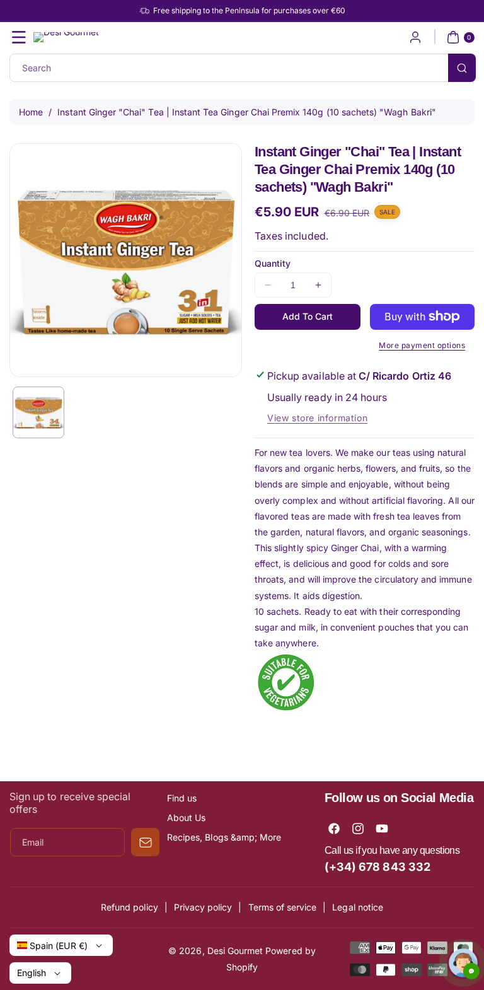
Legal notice (357, 907)
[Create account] (415, 37)
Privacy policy (203, 907)
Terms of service (282, 907)
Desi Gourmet (235, 950)
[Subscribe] (145, 842)
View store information (317, 417)
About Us (186, 817)
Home (31, 112)
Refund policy (129, 907)
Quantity (273, 263)
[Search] (462, 68)
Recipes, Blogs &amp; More (224, 837)
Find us (182, 798)
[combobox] (242, 68)
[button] (18, 37)
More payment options (422, 345)
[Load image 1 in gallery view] (38, 412)
